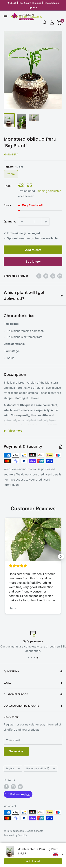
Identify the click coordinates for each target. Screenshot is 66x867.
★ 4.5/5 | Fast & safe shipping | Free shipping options (33, 5)
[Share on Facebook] (38, 276)
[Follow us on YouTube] (20, 786)
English (10, 768)
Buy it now (33, 261)
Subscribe (16, 751)
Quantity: (10, 221)
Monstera (11, 154)
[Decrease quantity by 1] (22, 221)
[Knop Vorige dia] (5, 556)
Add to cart (33, 250)
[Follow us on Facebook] (6, 786)
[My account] (52, 22)
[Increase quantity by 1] (46, 221)
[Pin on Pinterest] (45, 276)
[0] (59, 22)
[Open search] (45, 22)
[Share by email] (59, 276)
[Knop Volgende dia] (61, 556)
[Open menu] (5, 16)
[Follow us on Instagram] (13, 786)
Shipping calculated (48, 191)
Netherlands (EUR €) (37, 768)
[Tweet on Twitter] (52, 276)
